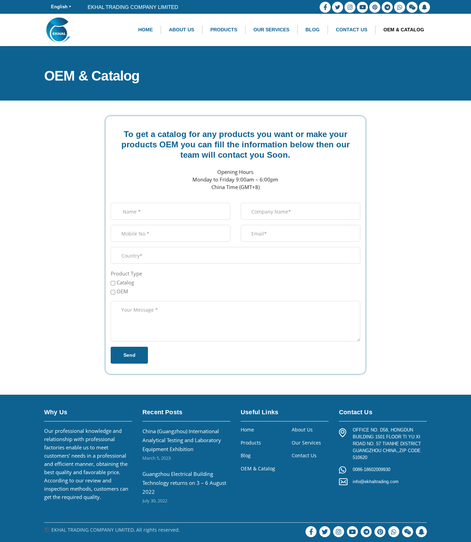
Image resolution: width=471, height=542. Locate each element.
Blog (312, 29)
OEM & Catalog (403, 29)
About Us (181, 29)
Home (145, 29)
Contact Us (351, 29)
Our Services (271, 29)
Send (129, 355)
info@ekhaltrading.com (376, 481)
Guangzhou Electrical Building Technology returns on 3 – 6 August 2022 (184, 482)
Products (223, 29)
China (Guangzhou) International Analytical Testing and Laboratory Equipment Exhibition (181, 440)
